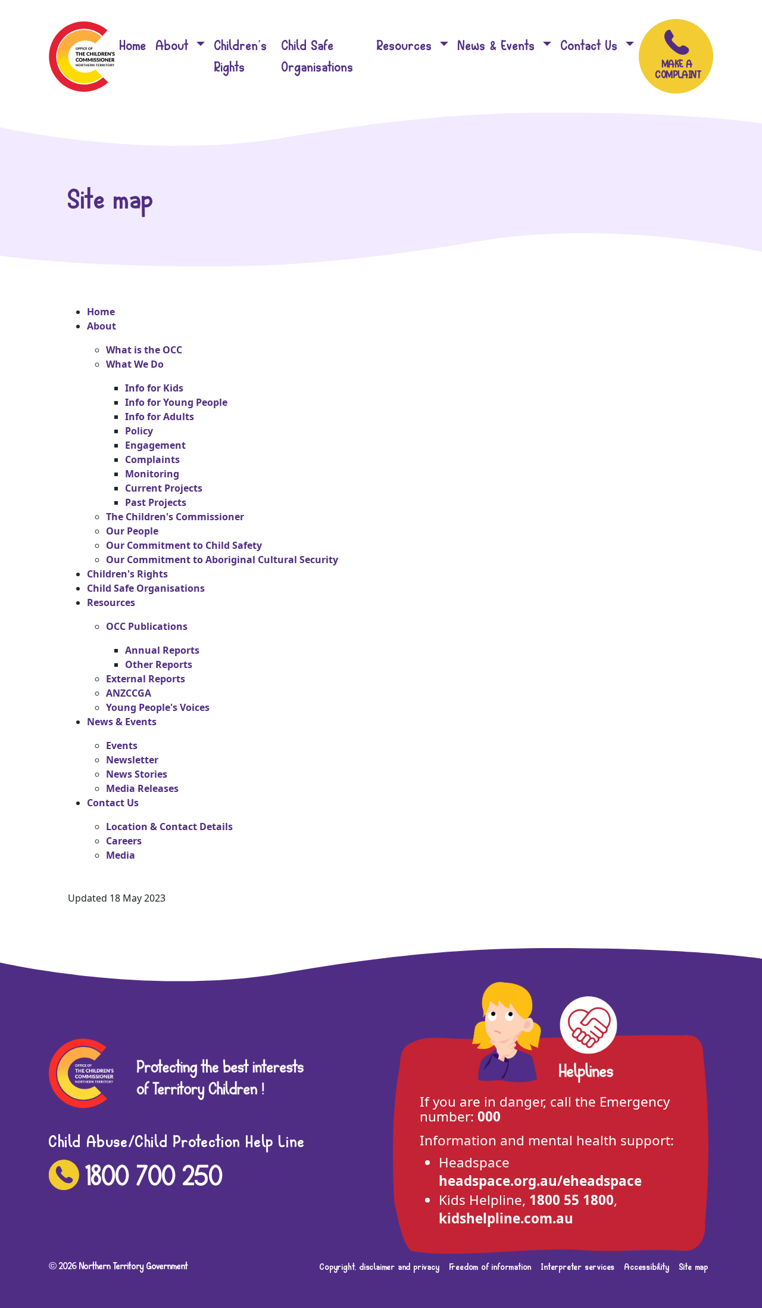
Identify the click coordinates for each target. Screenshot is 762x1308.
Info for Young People (176, 402)
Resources (406, 45)
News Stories (136, 774)
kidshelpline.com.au (506, 1218)
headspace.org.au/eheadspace (540, 1181)
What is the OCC (144, 349)
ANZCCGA (128, 693)
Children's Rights (240, 56)
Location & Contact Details (169, 826)
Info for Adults (159, 416)
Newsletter (132, 759)
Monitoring (152, 473)
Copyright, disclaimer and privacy (379, 1267)
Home (133, 45)
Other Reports (158, 664)
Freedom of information (490, 1267)
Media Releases (142, 788)
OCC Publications (147, 626)
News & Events (498, 45)
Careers (124, 840)
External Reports (145, 678)
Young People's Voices (158, 707)
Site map (693, 1267)
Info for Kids (154, 387)
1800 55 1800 (571, 1200)
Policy (139, 430)
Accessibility (646, 1267)
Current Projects (163, 488)
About (174, 45)
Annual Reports (162, 650)
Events (122, 745)
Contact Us (591, 45)
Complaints (152, 459)
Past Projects (155, 502)
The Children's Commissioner (175, 516)
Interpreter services (578, 1267)
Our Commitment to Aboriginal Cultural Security (222, 559)
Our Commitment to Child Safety (184, 545)
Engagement (155, 445)
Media (120, 855)
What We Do (135, 364)
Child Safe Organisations (318, 56)
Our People (132, 531)
